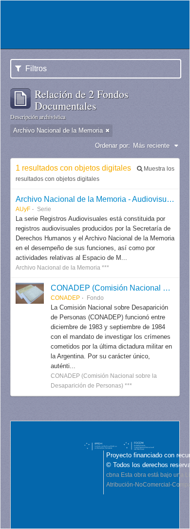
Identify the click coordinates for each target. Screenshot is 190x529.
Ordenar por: (112, 145)
